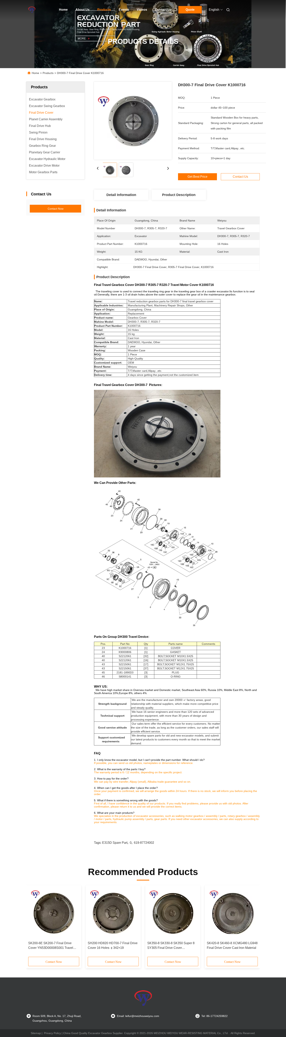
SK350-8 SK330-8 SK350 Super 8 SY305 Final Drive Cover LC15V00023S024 (171, 945)
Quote (190, 9)
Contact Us (163, 9)
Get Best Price (197, 176)
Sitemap (36, 1033)
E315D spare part (114, 842)
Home (63, 9)
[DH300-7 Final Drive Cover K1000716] (133, 121)
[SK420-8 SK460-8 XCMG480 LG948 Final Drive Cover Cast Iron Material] (232, 913)
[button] (33, 922)
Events (124, 9)
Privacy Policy (52, 1033)
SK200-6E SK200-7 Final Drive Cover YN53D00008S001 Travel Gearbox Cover (50, 945)
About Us (82, 9)
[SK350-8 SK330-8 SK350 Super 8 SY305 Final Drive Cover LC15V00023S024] (172, 913)
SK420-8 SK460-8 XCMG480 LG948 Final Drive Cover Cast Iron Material (232, 945)
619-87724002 (144, 842)
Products (104, 9)
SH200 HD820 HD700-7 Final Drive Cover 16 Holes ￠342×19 (113, 945)
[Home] (31, 10)
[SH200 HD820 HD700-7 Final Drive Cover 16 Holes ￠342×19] (113, 913)
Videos (142, 9)
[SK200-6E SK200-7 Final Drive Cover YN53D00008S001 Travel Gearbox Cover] (53, 913)
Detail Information (121, 195)
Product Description (179, 195)
